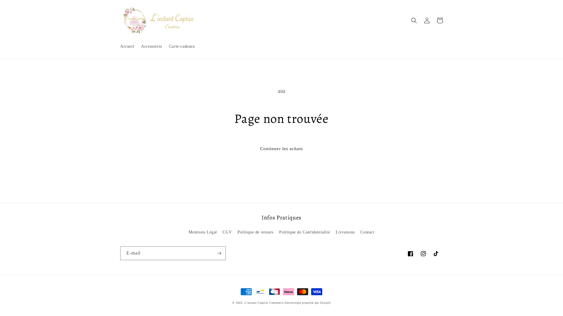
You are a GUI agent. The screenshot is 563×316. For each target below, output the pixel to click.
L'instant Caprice (257, 302)
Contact (367, 232)
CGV (227, 232)
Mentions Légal (203, 232)
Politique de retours (256, 232)
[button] (414, 20)
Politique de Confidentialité (304, 232)
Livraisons (345, 232)
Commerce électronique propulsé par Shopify (300, 302)
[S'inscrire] (219, 253)
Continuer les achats (281, 148)
